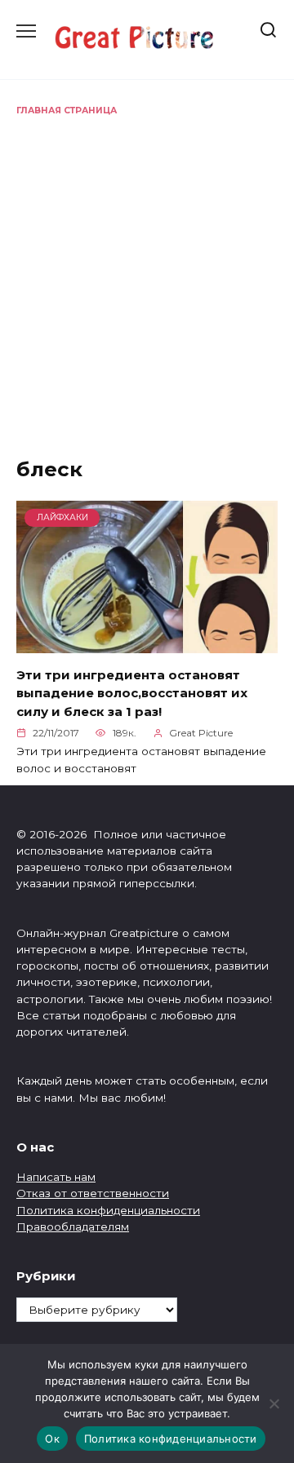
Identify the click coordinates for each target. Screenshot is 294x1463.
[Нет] (273, 1403)
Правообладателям (72, 1226)
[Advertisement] (147, 272)
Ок (52, 1438)
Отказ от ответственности (92, 1193)
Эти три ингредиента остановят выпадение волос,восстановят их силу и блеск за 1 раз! (131, 692)
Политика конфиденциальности (108, 1210)
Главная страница (66, 110)
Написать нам (56, 1176)
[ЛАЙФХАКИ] (147, 644)
